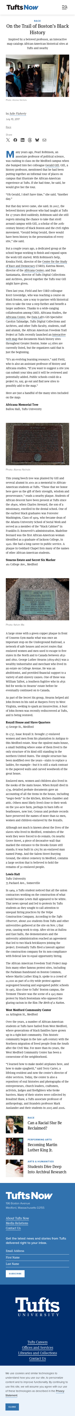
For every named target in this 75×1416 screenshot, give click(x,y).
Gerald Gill (52, 165)
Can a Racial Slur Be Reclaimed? (45, 1125)
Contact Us (13, 1228)
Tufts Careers (37, 1342)
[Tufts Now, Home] (22, 7)
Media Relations (17, 1223)
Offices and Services (37, 1347)
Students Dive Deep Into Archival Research (47, 1169)
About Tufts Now (17, 1218)
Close (12, 1406)
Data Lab (37, 317)
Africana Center (34, 270)
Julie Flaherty (18, 114)
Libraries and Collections (37, 1352)
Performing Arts (40, 1139)
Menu (65, 7)
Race (37, 21)
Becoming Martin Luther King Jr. (42, 1147)
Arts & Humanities (41, 1161)
